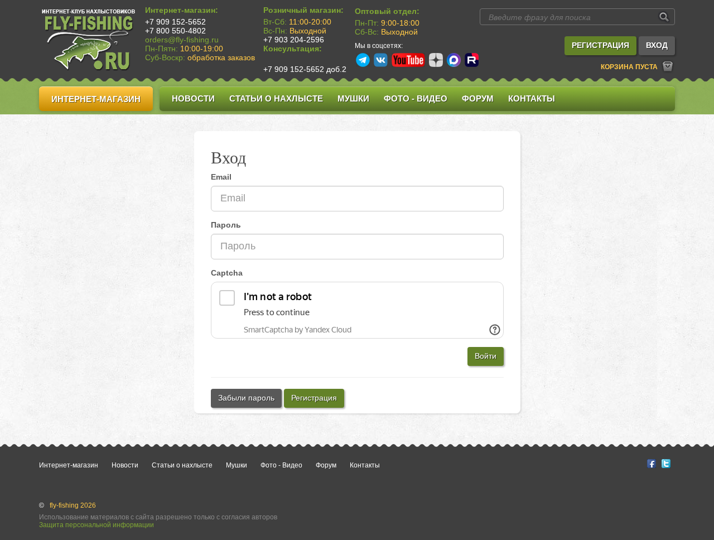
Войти (485, 355)
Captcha (227, 272)
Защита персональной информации (96, 525)
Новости (193, 98)
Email (221, 176)
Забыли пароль (246, 397)
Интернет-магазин (96, 99)
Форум (478, 98)
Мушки (353, 98)
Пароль (226, 224)
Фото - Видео (415, 98)
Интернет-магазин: (181, 10)
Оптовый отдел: (387, 11)
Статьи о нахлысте (276, 98)
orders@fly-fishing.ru (182, 39)
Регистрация (314, 397)
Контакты (531, 98)
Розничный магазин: (303, 10)
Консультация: (292, 48)
